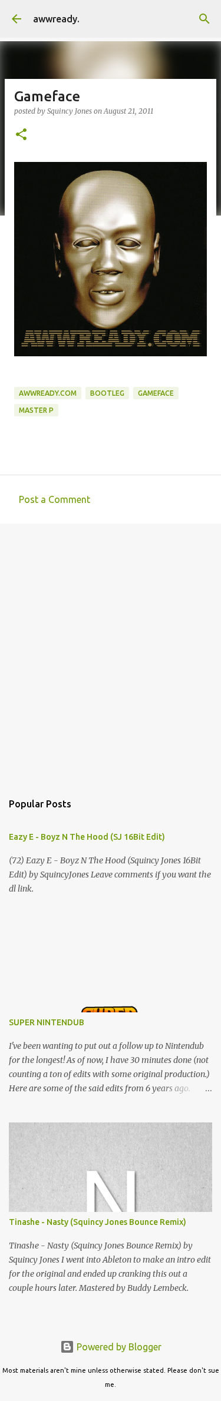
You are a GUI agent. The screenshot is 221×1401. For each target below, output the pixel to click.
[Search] (204, 19)
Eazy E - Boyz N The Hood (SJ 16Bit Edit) (87, 837)
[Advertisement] (110, 651)
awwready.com (48, 393)
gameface (156, 393)
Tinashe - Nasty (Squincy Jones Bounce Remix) (97, 1222)
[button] (21, 135)
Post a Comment (54, 499)
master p (36, 410)
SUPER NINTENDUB (46, 1022)
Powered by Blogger (117, 1347)
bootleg (107, 393)
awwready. (56, 19)
